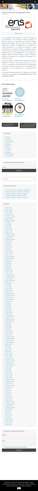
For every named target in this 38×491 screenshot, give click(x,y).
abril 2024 (8, 249)
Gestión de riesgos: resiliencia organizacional (18, 190)
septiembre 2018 (10, 364)
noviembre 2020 (9, 316)
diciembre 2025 (9, 215)
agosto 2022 (8, 282)
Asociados (8, 139)
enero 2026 (8, 213)
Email (3, 441)
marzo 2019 (8, 353)
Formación (8, 148)
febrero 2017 (9, 398)
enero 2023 (8, 273)
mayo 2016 (8, 415)
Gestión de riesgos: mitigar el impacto (16, 195)
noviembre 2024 (9, 235)
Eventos (7, 146)
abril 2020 (8, 329)
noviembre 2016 (9, 404)
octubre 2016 (9, 406)
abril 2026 (8, 207)
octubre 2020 (9, 318)
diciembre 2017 (9, 379)
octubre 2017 (9, 383)
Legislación (8, 152)
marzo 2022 (8, 288)
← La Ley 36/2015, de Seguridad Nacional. (8, 124)
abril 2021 (8, 308)
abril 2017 (8, 394)
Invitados (7, 150)
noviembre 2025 (9, 217)
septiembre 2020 (10, 320)
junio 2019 (8, 348)
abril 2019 (8, 351)
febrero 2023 (9, 271)
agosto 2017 (8, 387)
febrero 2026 (9, 211)
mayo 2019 (8, 349)
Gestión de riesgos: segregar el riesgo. (16, 193)
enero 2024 (8, 254)
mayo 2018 (8, 372)
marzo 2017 (8, 396)
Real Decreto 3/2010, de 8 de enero (13, 43)
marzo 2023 (8, 269)
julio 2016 (8, 411)
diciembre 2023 (9, 256)
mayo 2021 (8, 306)
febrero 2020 (9, 333)
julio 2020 (8, 323)
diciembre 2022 (9, 275)
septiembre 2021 (10, 299)
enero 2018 (8, 378)
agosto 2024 (8, 241)
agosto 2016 (8, 409)
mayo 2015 (8, 424)
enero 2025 (8, 232)
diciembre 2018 (9, 359)
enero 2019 (8, 357)
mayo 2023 (8, 265)
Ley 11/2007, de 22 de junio (12, 37)
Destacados (8, 144)
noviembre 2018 (9, 361)
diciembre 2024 (9, 234)
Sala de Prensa (11, 10)
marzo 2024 (8, 250)
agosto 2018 (8, 366)
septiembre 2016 (10, 407)
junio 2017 (8, 391)
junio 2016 (8, 413)
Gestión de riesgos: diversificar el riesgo (16, 197)
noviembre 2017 (9, 381)
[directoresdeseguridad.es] (19, 7)
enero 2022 (8, 292)
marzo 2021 (8, 310)
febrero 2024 (9, 252)
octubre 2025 (9, 219)
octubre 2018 (9, 363)
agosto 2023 (8, 260)
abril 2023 (8, 267)
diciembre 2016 (9, 402)
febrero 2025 (9, 230)
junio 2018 (8, 370)
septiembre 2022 (10, 280)
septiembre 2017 (10, 385)
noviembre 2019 (9, 338)
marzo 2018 (8, 374)
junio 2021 (8, 305)
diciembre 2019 (9, 336)
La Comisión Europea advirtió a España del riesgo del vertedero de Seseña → (28, 125)
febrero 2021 (9, 312)
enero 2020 (8, 335)
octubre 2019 (9, 340)
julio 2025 (8, 222)
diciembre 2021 (9, 293)
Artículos (4, 10)
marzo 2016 (8, 419)
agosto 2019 (8, 344)
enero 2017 (8, 400)
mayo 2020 (8, 327)
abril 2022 (8, 286)
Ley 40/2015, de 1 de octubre (24, 52)
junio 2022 (8, 284)
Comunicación (9, 141)
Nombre (4, 435)
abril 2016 (8, 417)
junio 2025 (8, 224)
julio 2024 (8, 243)
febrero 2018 (9, 376)
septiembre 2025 (10, 221)
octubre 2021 (9, 297)
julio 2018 (8, 368)
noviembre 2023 (9, 258)
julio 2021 (8, 303)
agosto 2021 (8, 301)
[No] (36, 485)
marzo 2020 (8, 331)
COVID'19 (8, 143)
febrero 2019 (9, 355)
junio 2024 (8, 245)
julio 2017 (8, 389)
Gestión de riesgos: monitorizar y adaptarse (17, 191)
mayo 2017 (8, 392)
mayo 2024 (8, 247)
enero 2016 (8, 422)
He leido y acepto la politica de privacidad (15, 447)
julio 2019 (8, 346)
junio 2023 (8, 264)
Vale (19, 488)
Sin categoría (9, 156)
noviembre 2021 (9, 295)
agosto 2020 (8, 321)
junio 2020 (8, 325)
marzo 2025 (8, 228)
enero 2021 (8, 314)
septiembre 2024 (10, 239)
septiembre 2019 (10, 342)
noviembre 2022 (9, 277)
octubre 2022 (9, 278)
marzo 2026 (8, 209)
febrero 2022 (9, 290)
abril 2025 (8, 226)
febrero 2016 (9, 420)
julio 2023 (8, 262)
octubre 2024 (9, 237)
